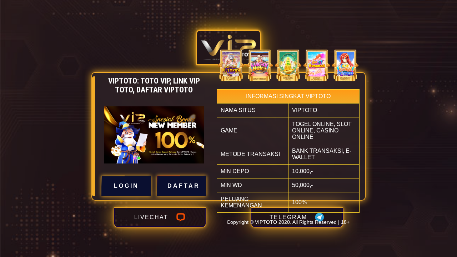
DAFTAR (183, 186)
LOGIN (126, 186)
